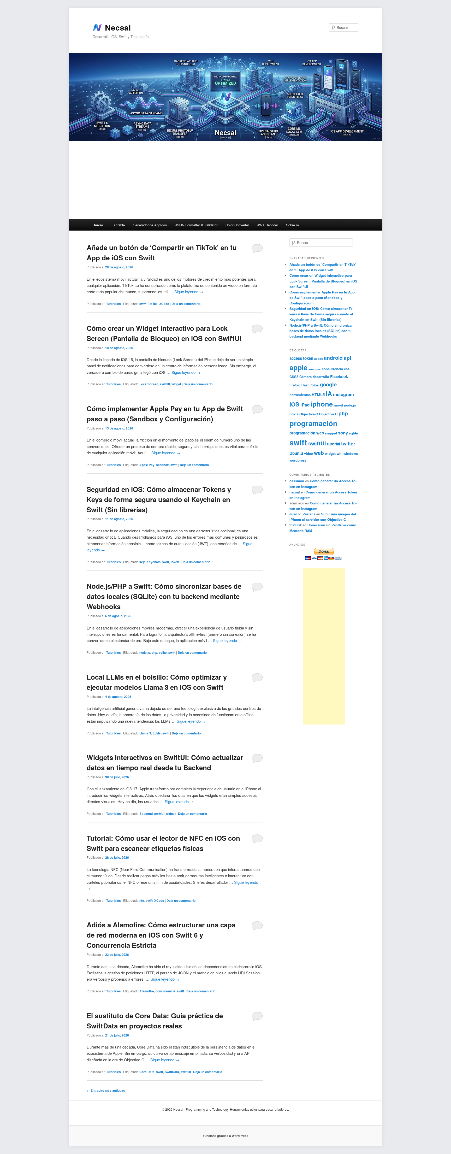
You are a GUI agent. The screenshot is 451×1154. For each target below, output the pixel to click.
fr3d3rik (295, 524)
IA (329, 393)
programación (313, 423)
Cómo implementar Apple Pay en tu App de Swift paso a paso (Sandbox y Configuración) (322, 297)
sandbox (162, 464)
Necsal (118, 27)
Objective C (328, 413)
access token (301, 358)
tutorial (333, 444)
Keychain (153, 562)
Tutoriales (113, 303)
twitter (348, 443)
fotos (315, 384)
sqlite (163, 652)
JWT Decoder (267, 224)
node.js (144, 652)
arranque (314, 369)
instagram (343, 394)
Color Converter (237, 224)
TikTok (153, 303)
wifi (339, 453)
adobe (318, 359)
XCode (164, 303)
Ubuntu (296, 453)
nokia (293, 413)
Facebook (339, 376)
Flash (305, 384)
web (319, 452)
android (333, 357)
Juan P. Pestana (302, 513)
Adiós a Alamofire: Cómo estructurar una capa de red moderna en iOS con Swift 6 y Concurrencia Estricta (161, 935)
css (346, 368)
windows (350, 453)
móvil (338, 405)
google (328, 384)
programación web (306, 433)
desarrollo (321, 376)
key (142, 562)
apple (298, 367)
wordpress (297, 460)
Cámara (305, 376)
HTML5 (318, 394)
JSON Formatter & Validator (196, 224)
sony (343, 432)
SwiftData (172, 1071)
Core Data (147, 1071)
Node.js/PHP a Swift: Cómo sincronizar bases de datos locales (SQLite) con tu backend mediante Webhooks (164, 596)
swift (142, 303)
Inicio (98, 224)
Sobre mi (293, 224)
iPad (305, 405)
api (347, 357)
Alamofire (146, 991)
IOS (294, 404)
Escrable (118, 224)
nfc (141, 900)
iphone (322, 404)
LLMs (157, 733)
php (154, 652)
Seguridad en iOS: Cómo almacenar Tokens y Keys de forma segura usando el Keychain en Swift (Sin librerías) (159, 499)
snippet (331, 433)
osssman (296, 480)
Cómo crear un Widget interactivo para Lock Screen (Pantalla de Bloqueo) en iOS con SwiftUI (323, 281)
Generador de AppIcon (150, 224)
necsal (294, 492)
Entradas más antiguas (106, 1090)
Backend (146, 813)
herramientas (300, 394)
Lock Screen (148, 384)
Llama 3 (145, 733)
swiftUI (165, 384)
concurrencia (165, 991)
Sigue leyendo (188, 291)
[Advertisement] (225, 180)
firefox (294, 384)
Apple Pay (147, 464)
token (175, 562)
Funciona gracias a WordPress (225, 1135)
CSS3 (293, 376)
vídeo (308, 453)
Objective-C (308, 413)
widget (176, 384)
